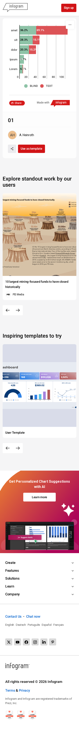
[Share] (12, 149)
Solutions (12, 578)
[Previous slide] (8, 310)
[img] (28, 30)
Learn (9, 586)
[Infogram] (15, 8)
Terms (10, 690)
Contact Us (13, 616)
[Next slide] (18, 310)
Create (10, 563)
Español (47, 624)
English (9, 624)
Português (34, 624)
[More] (70, 25)
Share (18, 103)
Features (12, 570)
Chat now (33, 616)
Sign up (69, 7)
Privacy (24, 690)
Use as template (31, 148)
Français (58, 624)
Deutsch (21, 624)
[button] (32, 86)
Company (12, 594)
